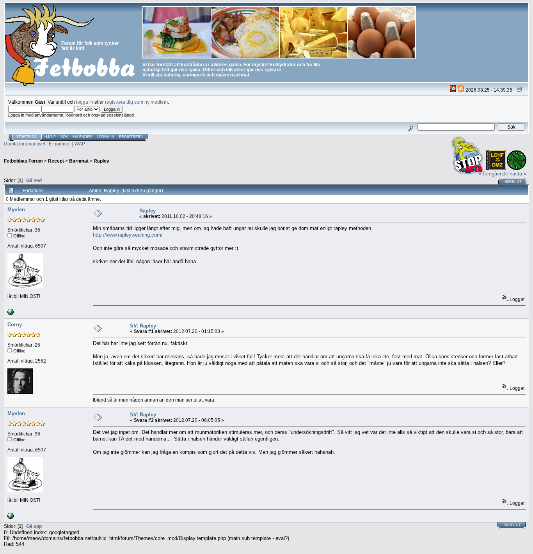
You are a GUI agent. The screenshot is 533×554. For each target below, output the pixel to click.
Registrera (131, 137)
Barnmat (79, 160)
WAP (80, 143)
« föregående (493, 174)
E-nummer (60, 143)
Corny (14, 324)
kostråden (192, 64)
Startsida (26, 137)
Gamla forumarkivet (24, 143)
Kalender (82, 137)
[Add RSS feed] (461, 90)
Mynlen (16, 209)
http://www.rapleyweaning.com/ (128, 235)
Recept (56, 160)
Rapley (101, 160)
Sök (64, 137)
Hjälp (50, 137)
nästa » (518, 174)
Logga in (105, 137)
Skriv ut (513, 182)
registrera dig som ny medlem (136, 101)
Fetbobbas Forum (23, 160)
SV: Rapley (143, 326)
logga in (84, 101)
